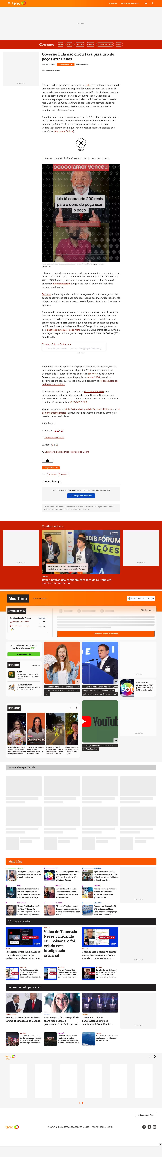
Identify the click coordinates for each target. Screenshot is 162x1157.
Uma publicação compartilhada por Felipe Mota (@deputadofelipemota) (74, 349)
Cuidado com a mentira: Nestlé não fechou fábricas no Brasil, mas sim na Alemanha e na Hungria (99, 955)
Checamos (52, 475)
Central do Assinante (130, 3)
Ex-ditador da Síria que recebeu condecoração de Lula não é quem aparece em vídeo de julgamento (106, 973)
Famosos (97, 886)
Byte (19, 886)
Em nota (46, 294)
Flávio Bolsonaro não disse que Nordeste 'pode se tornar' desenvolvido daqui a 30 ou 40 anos (30, 973)
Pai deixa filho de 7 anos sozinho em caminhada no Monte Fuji (107, 1038)
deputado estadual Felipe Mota (63, 329)
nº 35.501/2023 (78, 402)
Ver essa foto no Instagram (56, 344)
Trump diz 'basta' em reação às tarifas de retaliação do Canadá (23, 1019)
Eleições (45, 576)
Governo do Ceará (54, 437)
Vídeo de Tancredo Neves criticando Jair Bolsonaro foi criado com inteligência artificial (60, 943)
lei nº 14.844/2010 (94, 391)
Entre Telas (21, 903)
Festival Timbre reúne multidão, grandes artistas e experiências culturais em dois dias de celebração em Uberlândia (69, 1039)
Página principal (19, 3)
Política (9, 948)
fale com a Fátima (63, 131)
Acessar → (36, 665)
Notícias (64, 475)
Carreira (47, 1014)
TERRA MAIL (113, 3)
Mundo (98, 1033)
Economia (97, 868)
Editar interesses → (148, 610)
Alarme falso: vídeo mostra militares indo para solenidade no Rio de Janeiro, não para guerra (68, 973)
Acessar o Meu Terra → (40, 598)
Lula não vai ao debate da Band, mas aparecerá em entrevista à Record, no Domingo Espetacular (30, 1039)
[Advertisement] (138, 973)
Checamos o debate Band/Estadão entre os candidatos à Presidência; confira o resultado (96, 1021)
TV (56, 868)
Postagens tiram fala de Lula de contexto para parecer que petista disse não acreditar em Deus (23, 955)
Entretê (58, 886)
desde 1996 (93, 377)
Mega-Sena (98, 903)
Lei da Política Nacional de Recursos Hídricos (88, 409)
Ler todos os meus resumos (106, 633)
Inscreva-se (22, 654)
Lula (88, 85)
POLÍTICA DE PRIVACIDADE (102, 1127)
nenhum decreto (61, 283)
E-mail (146, 3)
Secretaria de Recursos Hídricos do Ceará (66, 451)
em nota (92, 373)
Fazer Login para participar (81, 496)
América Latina (11, 1014)
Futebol (20, 868)
